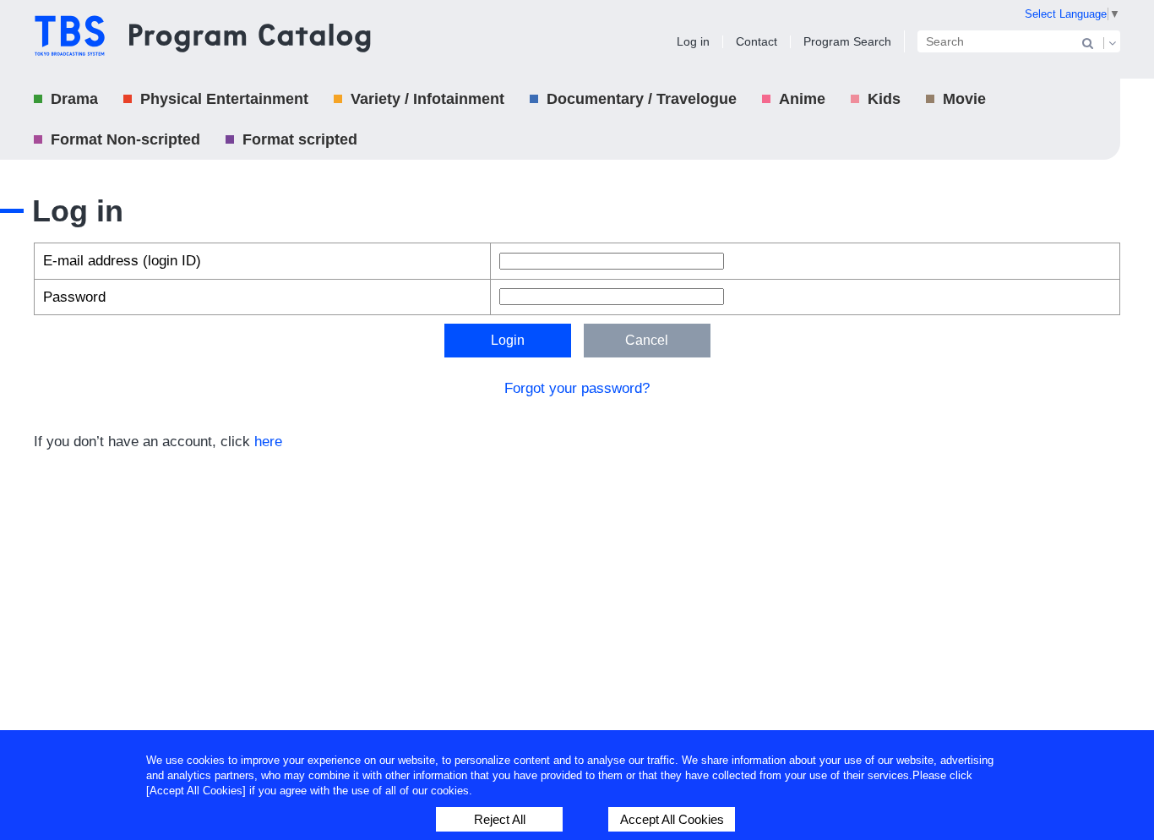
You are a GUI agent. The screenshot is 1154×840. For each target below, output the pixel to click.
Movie (964, 98)
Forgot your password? (577, 388)
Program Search (847, 41)
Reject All (499, 819)
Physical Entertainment (224, 98)
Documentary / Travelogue (642, 98)
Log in (693, 41)
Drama (74, 98)
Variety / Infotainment (427, 98)
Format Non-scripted (125, 139)
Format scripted (299, 139)
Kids (884, 98)
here (268, 442)
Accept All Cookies (672, 819)
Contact (756, 41)
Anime (802, 98)
